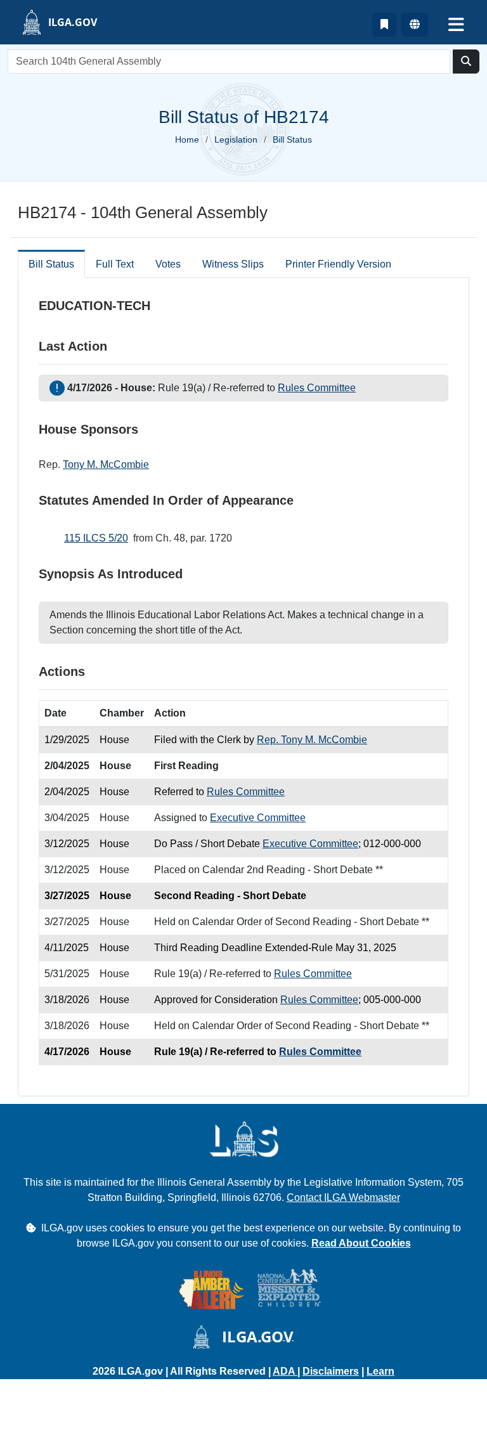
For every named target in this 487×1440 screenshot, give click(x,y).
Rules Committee (317, 387)
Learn (380, 1371)
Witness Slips (233, 264)
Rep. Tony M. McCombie (312, 739)
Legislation (235, 139)
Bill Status (51, 264)
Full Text (115, 264)
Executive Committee (258, 817)
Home (187, 139)
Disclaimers (330, 1371)
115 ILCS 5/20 (96, 538)
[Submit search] (466, 61)
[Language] (414, 25)
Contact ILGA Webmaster (343, 1197)
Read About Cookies (361, 1243)
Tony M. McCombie (106, 464)
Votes (168, 264)
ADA (285, 1371)
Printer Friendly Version (338, 264)
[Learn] (384, 25)
